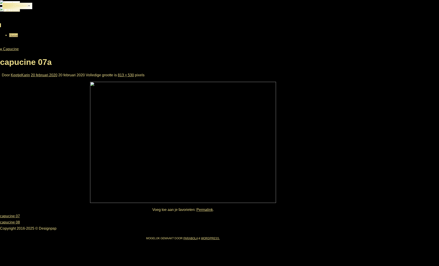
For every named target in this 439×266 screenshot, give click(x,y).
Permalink (204, 210)
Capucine (9, 49)
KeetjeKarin (20, 75)
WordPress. (210, 238)
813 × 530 (126, 75)
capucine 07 (10, 216)
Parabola (190, 238)
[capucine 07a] (183, 142)
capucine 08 (10, 222)
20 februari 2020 (44, 75)
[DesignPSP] (10, 9)
